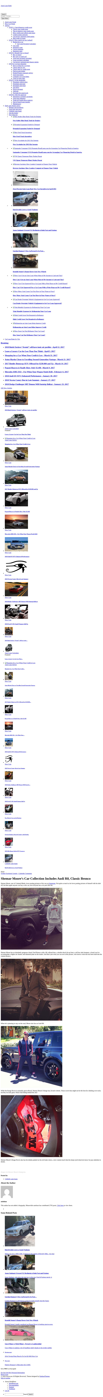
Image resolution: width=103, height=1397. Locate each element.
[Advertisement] (24, 10)
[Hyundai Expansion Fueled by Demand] (26, 124)
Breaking (4, 343)
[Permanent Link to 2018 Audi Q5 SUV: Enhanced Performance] (9, 746)
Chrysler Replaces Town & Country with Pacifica (17, 834)
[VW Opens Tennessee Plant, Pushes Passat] (27, 156)
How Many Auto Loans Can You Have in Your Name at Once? (34, 295)
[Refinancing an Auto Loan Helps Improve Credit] (29, 323)
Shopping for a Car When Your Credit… (15, 668)
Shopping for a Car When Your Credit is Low (17, 444)
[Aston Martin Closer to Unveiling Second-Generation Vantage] (16, 461)
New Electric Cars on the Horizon (13, 818)
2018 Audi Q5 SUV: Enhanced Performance (17, 556)
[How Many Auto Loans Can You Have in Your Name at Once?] (34, 291)
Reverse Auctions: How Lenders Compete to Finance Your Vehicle (35, 168)
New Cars (8, 406)
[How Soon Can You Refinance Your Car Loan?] (29, 331)
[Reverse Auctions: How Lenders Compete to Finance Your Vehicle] (35, 164)
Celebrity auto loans (11, 863)
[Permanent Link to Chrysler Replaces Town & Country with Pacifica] (9, 828)
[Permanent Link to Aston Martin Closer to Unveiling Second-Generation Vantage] (9, 679)
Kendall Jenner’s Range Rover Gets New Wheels (29, 271)
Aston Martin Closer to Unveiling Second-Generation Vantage (22, 466)
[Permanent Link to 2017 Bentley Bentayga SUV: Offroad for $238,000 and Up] (9, 696)
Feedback (12, 1389)
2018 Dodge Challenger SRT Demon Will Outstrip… (17, 784)
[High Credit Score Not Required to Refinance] (28, 315)
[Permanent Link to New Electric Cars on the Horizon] (9, 812)
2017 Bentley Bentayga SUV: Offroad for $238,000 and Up (21, 489)
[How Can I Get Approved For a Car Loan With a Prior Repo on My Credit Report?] (40, 283)
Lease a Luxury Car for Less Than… (14, 659)
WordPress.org (13, 1383)
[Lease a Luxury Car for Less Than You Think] (16, 427)
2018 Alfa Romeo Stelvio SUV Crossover (15, 851)
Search (4, 14)
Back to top (4, 1374)
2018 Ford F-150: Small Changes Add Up (16, 624)
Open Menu (5, 18)
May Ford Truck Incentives (22, 136)
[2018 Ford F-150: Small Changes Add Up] (16, 618)
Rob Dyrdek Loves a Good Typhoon (25, 210)
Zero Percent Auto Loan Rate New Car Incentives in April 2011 (34, 189)
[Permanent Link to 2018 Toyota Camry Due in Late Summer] (9, 762)
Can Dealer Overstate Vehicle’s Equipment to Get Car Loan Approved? (37, 303)
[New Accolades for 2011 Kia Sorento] (25, 140)
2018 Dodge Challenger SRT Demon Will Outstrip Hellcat (21, 601)
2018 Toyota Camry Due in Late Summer (16, 579)
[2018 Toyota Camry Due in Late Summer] (16, 573)
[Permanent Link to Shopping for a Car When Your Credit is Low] (20, 663)
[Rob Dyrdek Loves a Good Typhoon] (25, 205)
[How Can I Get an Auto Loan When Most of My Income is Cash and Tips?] (37, 275)
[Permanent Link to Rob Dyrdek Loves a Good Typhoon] (9, 862)
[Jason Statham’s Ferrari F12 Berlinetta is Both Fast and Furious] (25, 226)
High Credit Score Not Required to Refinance (28, 319)
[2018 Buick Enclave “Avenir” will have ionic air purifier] (16, 404)
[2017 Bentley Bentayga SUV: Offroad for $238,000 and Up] (16, 483)
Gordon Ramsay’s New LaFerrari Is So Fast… (29, 251)
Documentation (14, 1385)
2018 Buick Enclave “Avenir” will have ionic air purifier (21, 410)
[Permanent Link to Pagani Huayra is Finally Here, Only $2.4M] (9, 713)
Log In (7, 1391)
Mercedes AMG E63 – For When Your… (14, 735)
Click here (60, 1205)
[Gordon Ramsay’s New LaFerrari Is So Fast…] (25, 247)
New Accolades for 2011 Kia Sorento (25, 144)
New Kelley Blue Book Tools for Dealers (26, 120)
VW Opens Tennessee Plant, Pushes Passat (27, 160)
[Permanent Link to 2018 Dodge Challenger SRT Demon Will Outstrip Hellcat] (9, 779)
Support (11, 1387)
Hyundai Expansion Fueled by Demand (26, 128)
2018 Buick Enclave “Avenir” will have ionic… (16, 640)
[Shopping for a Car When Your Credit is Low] (20, 438)
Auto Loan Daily (6, 6)
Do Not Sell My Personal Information (13, 1373)
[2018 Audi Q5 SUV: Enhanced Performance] (16, 551)
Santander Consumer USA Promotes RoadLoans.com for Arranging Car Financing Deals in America (47, 152)
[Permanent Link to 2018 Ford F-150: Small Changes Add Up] (9, 795)
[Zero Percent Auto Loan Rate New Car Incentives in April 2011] (25, 185)
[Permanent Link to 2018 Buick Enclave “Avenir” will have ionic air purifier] (9, 634)
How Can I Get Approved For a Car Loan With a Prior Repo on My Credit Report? (42, 287)
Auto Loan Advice (11, 440)
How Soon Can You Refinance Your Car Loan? (29, 335)
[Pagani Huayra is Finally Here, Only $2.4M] (16, 506)
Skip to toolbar (5, 1378)
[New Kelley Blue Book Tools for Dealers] (27, 116)
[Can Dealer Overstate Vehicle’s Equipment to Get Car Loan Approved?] (36, 299)
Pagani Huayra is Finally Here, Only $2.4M (17, 511)
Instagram (52, 883)
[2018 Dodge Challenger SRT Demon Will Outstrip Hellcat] (16, 596)
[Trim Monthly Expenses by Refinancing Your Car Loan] (31, 307)
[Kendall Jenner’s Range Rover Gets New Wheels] (25, 268)
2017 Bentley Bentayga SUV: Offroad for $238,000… (18, 702)
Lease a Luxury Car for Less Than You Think (18, 434)
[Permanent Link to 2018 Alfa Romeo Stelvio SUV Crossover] (9, 845)
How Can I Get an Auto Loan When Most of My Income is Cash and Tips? (38, 279)
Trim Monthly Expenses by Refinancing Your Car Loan (32, 311)
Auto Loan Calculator (12, 429)
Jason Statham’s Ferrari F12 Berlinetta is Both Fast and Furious (35, 230)
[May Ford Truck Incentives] (22, 132)
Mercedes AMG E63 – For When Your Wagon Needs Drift (21, 534)
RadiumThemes (45, 1376)
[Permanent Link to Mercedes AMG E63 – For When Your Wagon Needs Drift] (9, 729)
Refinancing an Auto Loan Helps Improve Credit (29, 327)
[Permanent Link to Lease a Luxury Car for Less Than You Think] (9, 651)
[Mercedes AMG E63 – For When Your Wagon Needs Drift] (16, 528)
